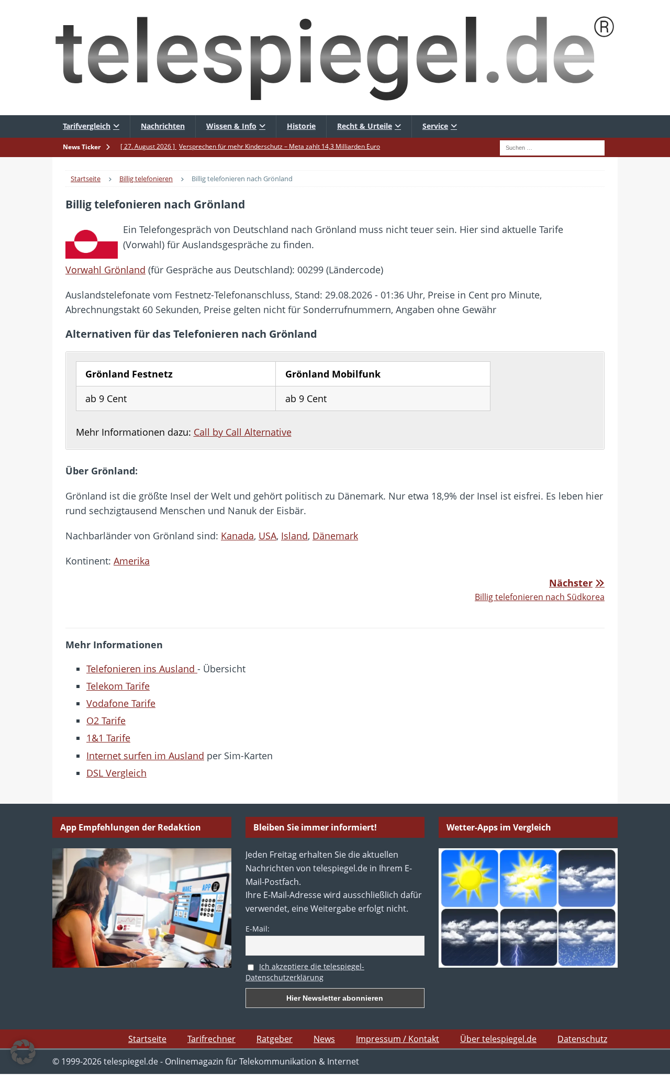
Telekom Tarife (118, 686)
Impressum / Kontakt (397, 1039)
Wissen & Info (231, 126)
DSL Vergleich (116, 773)
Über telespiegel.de (498, 1039)
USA (267, 535)
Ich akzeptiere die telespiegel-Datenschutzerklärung (304, 971)
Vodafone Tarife (120, 703)
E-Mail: (257, 929)
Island (294, 535)
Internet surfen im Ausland (145, 755)
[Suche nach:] (552, 146)
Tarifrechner (211, 1039)
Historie (301, 126)
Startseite (147, 1039)
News (324, 1039)
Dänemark (335, 535)
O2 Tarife (106, 720)
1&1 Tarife (108, 738)
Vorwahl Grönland (105, 269)
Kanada (237, 535)
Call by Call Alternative (243, 432)
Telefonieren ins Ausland (141, 668)
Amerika (132, 561)
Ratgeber (274, 1039)
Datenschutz (582, 1039)
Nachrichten (163, 126)
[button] (23, 1052)
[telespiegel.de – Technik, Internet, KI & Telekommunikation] (335, 57)
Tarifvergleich (86, 126)
